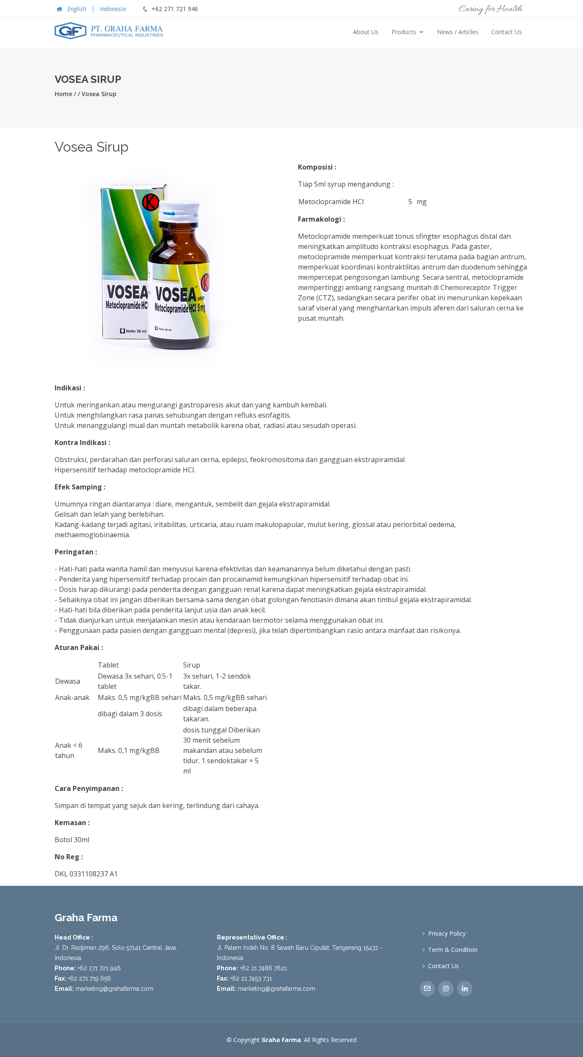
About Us (366, 32)
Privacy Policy (447, 934)
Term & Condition (453, 950)
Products (403, 32)
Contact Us (506, 32)
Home (63, 94)
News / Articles (457, 32)
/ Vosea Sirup (97, 94)
